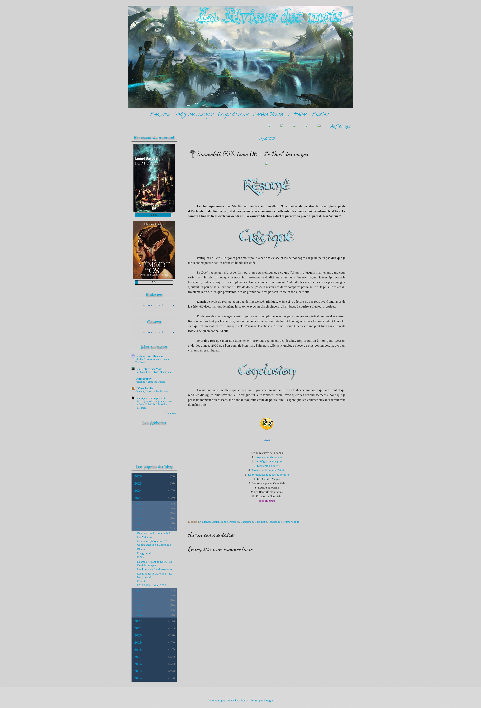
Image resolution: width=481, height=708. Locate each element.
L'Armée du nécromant (268, 457)
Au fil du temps (340, 126)
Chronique (261, 521)
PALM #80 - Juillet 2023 (151, 585)
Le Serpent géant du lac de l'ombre (268, 474)
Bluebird (142, 548)
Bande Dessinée (229, 521)
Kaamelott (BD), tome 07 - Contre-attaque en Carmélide (154, 543)
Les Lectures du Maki (148, 368)
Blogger (268, 700)
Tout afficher (171, 413)
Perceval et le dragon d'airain (268, 470)
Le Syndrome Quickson (149, 355)
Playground (144, 553)
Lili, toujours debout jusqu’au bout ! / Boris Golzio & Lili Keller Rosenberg (154, 404)
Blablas (319, 115)
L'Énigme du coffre (268, 465)
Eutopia (141, 581)
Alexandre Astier (209, 521)
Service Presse (268, 115)
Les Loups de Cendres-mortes (154, 569)
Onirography (143, 378)
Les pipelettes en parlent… (151, 398)
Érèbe (140, 557)
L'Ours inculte (144, 388)
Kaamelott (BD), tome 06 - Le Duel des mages (154, 563)
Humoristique (291, 521)
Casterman (247, 521)
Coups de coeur (233, 115)
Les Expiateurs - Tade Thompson (153, 372)
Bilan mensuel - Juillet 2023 (153, 533)
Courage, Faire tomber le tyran (151, 391)
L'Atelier (297, 115)
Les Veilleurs (144, 537)
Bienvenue (159, 115)
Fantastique (275, 521)
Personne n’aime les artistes (150, 381)
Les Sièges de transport (268, 461)
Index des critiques (194, 115)
